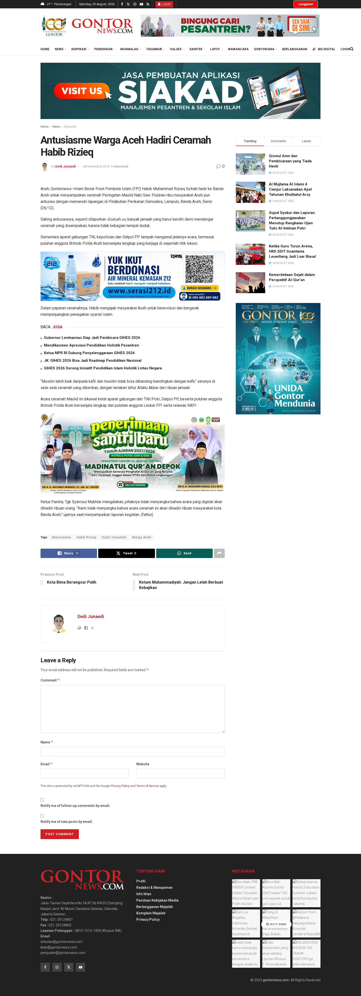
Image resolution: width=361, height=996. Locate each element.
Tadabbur (154, 49)
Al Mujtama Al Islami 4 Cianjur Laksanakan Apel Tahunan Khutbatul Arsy (290, 189)
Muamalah (129, 49)
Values (175, 49)
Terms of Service (147, 786)
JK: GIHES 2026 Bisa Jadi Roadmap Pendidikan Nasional (92, 360)
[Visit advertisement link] (230, 26)
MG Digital (326, 49)
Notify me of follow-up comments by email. (75, 806)
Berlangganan (294, 49)
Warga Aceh (141, 537)
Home (45, 49)
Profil (140, 881)
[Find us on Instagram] (134, 4)
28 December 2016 (96, 166)
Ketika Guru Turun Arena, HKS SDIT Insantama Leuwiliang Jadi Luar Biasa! (292, 251)
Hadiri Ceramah (114, 537)
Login (166, 4)
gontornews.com (276, 980)
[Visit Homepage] (87, 26)
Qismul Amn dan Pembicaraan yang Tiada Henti (290, 161)
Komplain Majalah (151, 913)
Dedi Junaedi (65, 166)
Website (142, 764)
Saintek (195, 49)
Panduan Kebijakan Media (157, 900)
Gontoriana (264, 49)
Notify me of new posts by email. (67, 822)
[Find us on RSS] (148, 4)
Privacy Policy (120, 786)
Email (47, 764)
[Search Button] (352, 49)
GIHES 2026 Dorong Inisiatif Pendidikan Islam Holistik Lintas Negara (103, 368)
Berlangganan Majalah (154, 907)
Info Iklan (143, 894)
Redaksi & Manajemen (154, 888)
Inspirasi (78, 49)
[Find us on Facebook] (122, 4)
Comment (50, 680)
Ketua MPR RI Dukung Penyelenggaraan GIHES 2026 (89, 353)
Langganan (305, 4)
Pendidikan (103, 49)
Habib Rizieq (86, 537)
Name (47, 742)
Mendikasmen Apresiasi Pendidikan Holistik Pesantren (91, 345)
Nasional (70, 126)
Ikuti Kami (278, 924)
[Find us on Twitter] (128, 4)
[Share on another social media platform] (219, 553)
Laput (215, 49)
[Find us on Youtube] (141, 4)
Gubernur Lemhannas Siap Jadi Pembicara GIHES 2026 (92, 337)
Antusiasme (61, 537)
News (59, 49)
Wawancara (238, 49)
